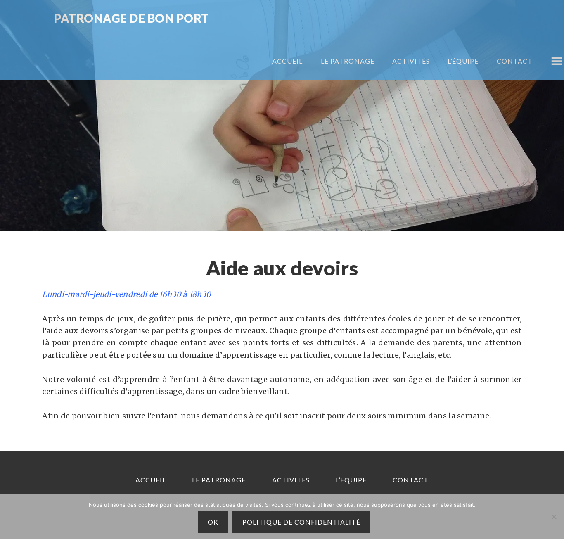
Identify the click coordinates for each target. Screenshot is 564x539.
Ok (213, 522)
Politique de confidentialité (301, 522)
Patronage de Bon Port (131, 18)
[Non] (554, 517)
